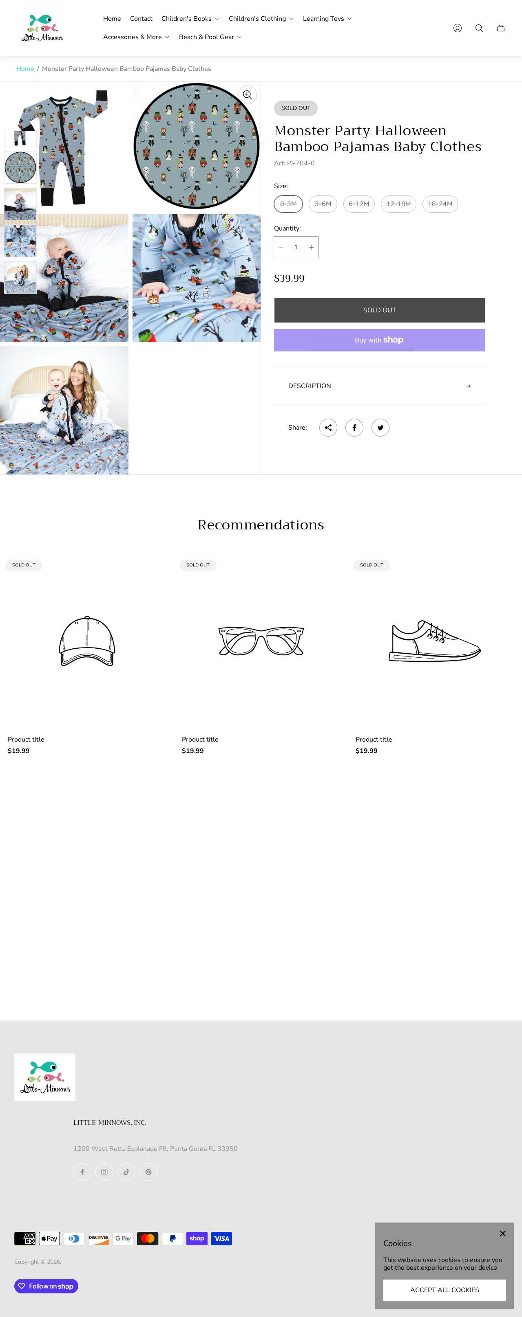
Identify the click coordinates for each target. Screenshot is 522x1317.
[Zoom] (248, 95)
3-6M (323, 204)
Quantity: (287, 228)
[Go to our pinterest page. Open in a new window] (148, 1172)
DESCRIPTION (309, 386)
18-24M (440, 204)
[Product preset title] (87, 641)
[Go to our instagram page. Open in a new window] (104, 1172)
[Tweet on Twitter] (380, 428)
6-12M (359, 204)
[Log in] (458, 28)
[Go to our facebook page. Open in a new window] (82, 1172)
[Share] (328, 428)
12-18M (398, 204)
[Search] (479, 28)
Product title (26, 739)
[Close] (503, 1233)
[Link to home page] (44, 1078)
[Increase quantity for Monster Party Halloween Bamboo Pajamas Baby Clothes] (311, 247)
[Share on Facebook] (354, 428)
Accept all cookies (444, 1290)
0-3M (288, 204)
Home (25, 68)
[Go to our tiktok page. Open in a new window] (126, 1172)
